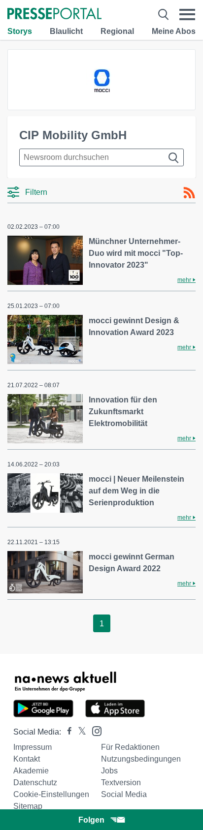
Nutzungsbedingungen (141, 759)
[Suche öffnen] (163, 14)
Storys (19, 31)
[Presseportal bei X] (79, 732)
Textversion (121, 782)
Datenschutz (35, 782)
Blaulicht (66, 31)
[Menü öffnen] (187, 14)
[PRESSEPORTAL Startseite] (54, 14)
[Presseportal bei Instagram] (94, 730)
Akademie (31, 771)
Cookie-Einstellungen (51, 794)
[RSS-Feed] (189, 193)
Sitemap (27, 806)
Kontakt (26, 759)
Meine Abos (174, 31)
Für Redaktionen (130, 747)
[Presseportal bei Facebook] (66, 732)
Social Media (124, 794)
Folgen (91, 820)
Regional (117, 31)
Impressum (32, 747)
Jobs (109, 771)
